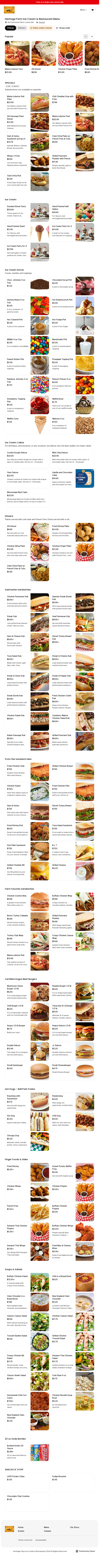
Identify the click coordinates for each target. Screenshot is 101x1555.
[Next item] (91, 36)
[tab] (10, 28)
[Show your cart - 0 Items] (92, 9)
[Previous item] (85, 36)
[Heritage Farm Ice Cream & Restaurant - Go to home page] (9, 9)
